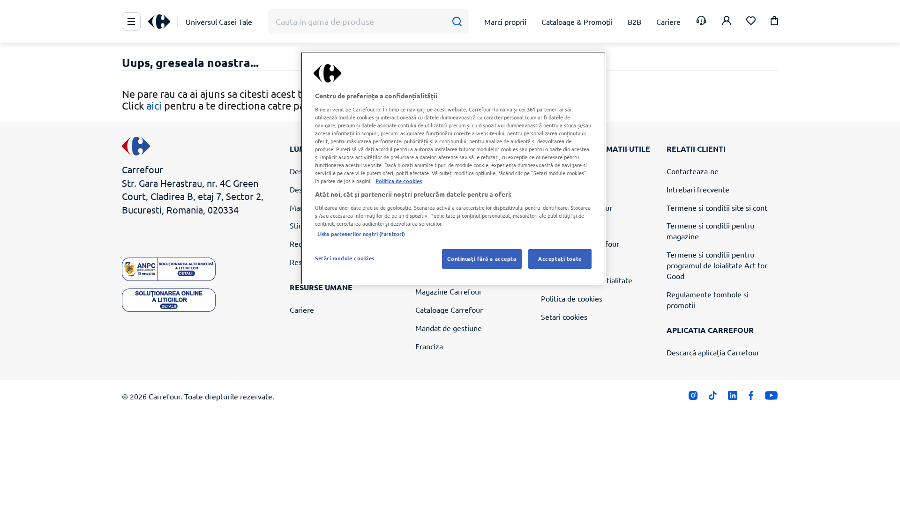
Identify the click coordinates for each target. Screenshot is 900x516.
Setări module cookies (345, 258)
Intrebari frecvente (698, 189)
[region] (453, 168)
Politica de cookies (571, 298)
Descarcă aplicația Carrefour (713, 352)
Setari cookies (564, 316)
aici (154, 105)
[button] (774, 22)
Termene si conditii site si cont (717, 207)
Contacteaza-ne (693, 171)
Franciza (429, 346)
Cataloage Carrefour (449, 309)
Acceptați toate (560, 258)
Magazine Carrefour (448, 291)
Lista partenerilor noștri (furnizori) (361, 233)
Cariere (302, 309)
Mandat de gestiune (448, 327)
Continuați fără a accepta (481, 258)
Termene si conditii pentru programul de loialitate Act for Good (717, 265)
